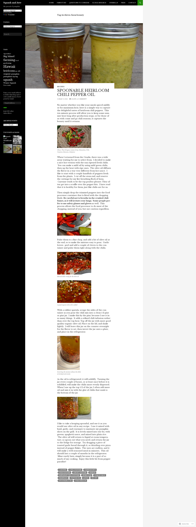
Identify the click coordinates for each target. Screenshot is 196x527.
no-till (17, 71)
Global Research (99, 3)
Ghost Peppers (79, 472)
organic (7, 74)
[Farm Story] (17, 139)
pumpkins (7, 76)
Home (51, 3)
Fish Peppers (64, 472)
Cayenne (62, 470)
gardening (7, 63)
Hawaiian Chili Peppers (69, 475)
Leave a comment (79, 99)
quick (85, 478)
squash (7, 79)
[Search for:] (12, 34)
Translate (11, 15)
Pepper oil (75, 478)
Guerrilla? (113, 3)
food (17, 60)
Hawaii (92, 472)
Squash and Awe (12, 2)
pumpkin (15, 74)
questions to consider (79, 3)
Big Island (8, 56)
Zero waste (7, 85)
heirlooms (9, 70)
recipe (94, 478)
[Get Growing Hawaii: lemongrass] (7, 148)
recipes (60, 86)
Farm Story (61, 3)
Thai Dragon (80, 480)
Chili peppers (75, 470)
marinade (63, 478)
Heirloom (86, 475)
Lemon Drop (99, 475)
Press (123, 3)
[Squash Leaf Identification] (7, 139)
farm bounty (90, 470)
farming (9, 60)
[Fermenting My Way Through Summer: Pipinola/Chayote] (17, 149)
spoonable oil (65, 480)
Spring (15, 76)
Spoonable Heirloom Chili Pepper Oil (83, 92)
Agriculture (7, 53)
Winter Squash (9, 83)
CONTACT (132, 3)
